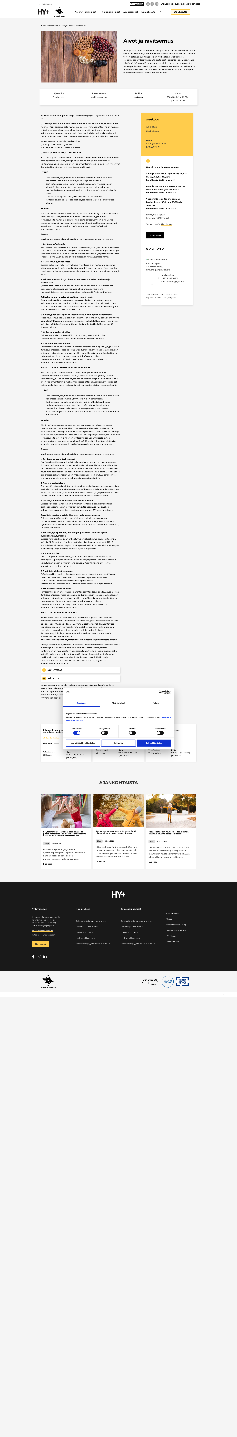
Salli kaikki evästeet (154, 743)
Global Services (192, 4)
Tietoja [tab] (155, 703)
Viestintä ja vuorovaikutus (87, 927)
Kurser (43, 26)
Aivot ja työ (166, 224)
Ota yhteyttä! (169, 297)
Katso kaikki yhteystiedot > (43, 935)
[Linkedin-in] (148, 4)
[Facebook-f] (152, 4)
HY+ (160, 12)
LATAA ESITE (155, 235)
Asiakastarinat (130, 12)
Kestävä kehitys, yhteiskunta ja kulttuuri (93, 944)
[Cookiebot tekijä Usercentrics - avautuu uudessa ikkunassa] (160, 692)
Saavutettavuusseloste (176, 930)
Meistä (169, 919)
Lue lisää (47, 864)
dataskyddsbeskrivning (176, 924)
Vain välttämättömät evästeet (83, 743)
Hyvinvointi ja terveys (57, 26)
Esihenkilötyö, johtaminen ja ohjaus (91, 921)
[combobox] (58, 4)
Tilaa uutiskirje (172, 913)
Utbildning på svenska (172, 4)
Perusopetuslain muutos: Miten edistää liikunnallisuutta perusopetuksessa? (116, 832)
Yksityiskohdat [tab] (118, 703)
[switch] (104, 733)
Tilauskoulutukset (111, 12)
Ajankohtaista (148, 12)
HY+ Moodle (171, 936)
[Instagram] (156, 4)
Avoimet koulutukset (85, 12)
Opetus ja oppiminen (85, 932)
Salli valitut (118, 743)
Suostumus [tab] (82, 703)
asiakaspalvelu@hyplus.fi (42, 930)
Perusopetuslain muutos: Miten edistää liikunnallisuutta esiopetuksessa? (168, 833)
